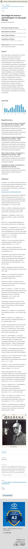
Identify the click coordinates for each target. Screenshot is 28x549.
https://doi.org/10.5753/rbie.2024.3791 (11, 192)
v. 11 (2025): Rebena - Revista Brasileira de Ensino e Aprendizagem (12, 7)
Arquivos (8, 5)
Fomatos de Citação (7, 475)
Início (2, 5)
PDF (5, 452)
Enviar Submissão (7, 495)
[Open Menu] (1, 1)
